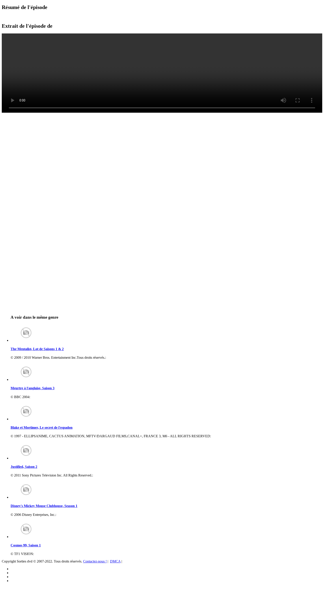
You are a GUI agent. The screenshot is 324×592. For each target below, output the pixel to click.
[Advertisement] (27, 123)
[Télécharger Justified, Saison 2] (26, 458)
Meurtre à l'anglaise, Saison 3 (32, 388)
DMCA (115, 561)
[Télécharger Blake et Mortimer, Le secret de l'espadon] (26, 419)
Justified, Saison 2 (24, 467)
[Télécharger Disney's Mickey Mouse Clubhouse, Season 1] (26, 497)
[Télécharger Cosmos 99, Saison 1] (26, 537)
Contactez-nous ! (95, 561)
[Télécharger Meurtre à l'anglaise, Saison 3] (26, 379)
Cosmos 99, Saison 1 (26, 545)
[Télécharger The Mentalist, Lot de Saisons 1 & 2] (26, 340)
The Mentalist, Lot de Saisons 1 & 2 (37, 349)
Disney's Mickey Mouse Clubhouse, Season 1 (44, 506)
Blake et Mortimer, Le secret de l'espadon (42, 427)
